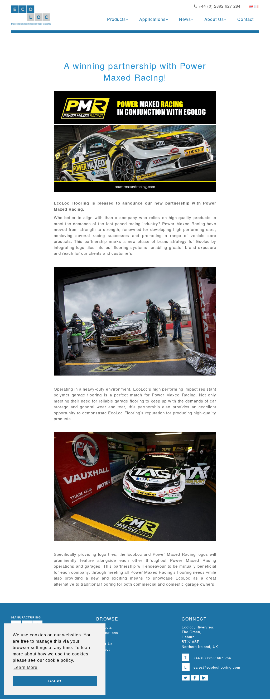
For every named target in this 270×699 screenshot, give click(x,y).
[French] (256, 6)
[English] (251, 6)
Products (116, 19)
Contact (245, 19)
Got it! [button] (54, 681)
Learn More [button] (25, 667)
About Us (214, 19)
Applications (152, 19)
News (185, 19)
